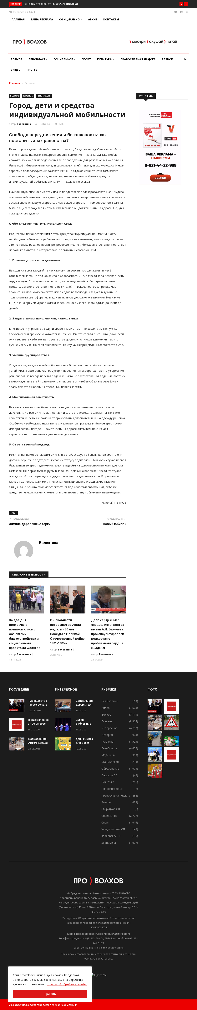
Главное (28, 95)
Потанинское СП (112, 789)
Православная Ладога (138, 59)
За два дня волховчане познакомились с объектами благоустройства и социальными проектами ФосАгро (24, 634)
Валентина (24, 124)
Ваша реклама (42, 19)
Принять (50, 994)
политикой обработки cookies (67, 984)
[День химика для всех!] (64, 744)
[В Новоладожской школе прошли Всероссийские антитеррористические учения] (155, 745)
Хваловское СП (111, 836)
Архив (92, 19)
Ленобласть (37, 59)
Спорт (86, 59)
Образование (110, 768)
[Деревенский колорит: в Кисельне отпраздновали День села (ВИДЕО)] (155, 777)
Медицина (108, 755)
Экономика (108, 842)
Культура (105, 59)
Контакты (111, 19)
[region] (50, 984)
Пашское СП (109, 775)
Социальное (63, 59)
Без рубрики (109, 701)
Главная (18, 19)
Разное (167, 59)
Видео (16, 69)
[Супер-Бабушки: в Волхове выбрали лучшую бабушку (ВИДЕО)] (64, 725)
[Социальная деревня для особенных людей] (64, 706)
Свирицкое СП (110, 809)
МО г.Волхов (110, 762)
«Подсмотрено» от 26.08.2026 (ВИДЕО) (51, 3)
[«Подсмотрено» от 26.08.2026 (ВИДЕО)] (17, 725)
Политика (107, 782)
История (107, 735)
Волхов (16, 59)
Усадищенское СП (113, 829)
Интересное (109, 728)
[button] (181, 4)
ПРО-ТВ (32, 69)
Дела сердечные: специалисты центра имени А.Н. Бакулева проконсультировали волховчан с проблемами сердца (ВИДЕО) (107, 634)
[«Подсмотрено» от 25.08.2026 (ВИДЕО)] (171, 761)
